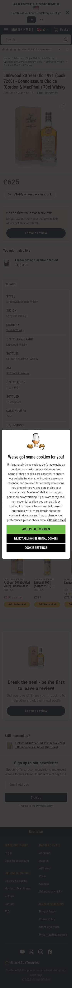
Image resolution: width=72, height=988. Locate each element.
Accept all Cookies (36, 529)
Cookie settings (36, 548)
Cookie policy (57, 520)
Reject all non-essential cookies (36, 538)
